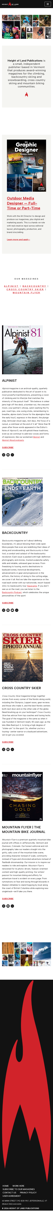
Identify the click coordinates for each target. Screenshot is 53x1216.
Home (6, 1186)
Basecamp (32, 586)
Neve (14, 1213)
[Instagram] (3, 454)
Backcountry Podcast (12, 592)
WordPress (36, 1213)
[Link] (12, 454)
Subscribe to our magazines (19, 1189)
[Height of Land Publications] (10, 4)
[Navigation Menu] (48, 4)
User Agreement (12, 1196)
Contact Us (9, 1192)
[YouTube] (12, 610)
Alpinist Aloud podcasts (13, 440)
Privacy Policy (28, 1192)
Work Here (18, 1186)
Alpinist (36, 437)
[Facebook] (8, 454)
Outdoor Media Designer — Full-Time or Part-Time (23, 203)
